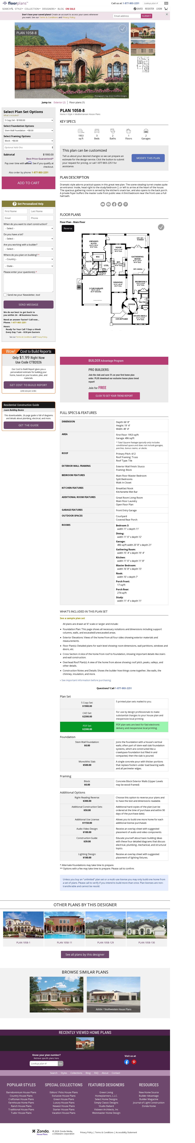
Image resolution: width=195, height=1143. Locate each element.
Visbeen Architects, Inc (106, 1109)
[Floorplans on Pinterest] (134, 1061)
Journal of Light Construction (148, 1102)
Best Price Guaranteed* (40, 158)
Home (63, 114)
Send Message (28, 304)
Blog (88, 1073)
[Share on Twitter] (120, 204)
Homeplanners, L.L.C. (106, 1095)
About (105, 1073)
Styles (64, 1073)
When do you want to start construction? (25, 224)
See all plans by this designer (85, 954)
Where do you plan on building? (21, 254)
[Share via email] (103, 204)
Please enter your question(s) (20, 272)
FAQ (96, 1073)
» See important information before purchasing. (85, 680)
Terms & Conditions (48, 17)
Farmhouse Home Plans (21, 1102)
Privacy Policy (69, 17)
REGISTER (149, 8)
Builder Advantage (149, 1095)
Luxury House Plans (64, 1102)
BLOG (61, 8)
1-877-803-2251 (40, 172)
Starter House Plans (64, 1109)
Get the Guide (29, 425)
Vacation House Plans (63, 1112)
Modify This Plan (148, 158)
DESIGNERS (48, 8)
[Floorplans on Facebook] (126, 1061)
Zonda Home (149, 1106)
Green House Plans (64, 1099)
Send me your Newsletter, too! (24, 294)
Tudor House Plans (21, 1112)
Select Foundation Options (19, 126)
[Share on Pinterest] (125, 204)
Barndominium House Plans (21, 1092)
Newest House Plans (64, 1106)
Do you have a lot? (13, 234)
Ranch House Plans (21, 1106)
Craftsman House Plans (21, 1099)
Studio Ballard (106, 1106)
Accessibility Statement (126, 1132)
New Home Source (149, 1092)
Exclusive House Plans (64, 1095)
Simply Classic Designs (106, 1102)
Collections (76, 1073)
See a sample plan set (72, 618)
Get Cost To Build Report (28, 385)
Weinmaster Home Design (106, 1112)
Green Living (106, 1092)
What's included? (11, 115)
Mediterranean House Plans (87, 114)
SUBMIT (146, 16)
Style (18, 8)
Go (166, 3)
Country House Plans (21, 1095)
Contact (116, 1073)
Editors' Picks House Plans (64, 1092)
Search (53, 1073)
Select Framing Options (17, 136)
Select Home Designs (106, 1099)
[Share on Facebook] (114, 204)
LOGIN (159, 8)
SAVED (140, 8)
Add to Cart (29, 182)
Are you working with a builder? (20, 244)
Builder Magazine (148, 1099)
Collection (32, 8)
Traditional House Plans (21, 1109)
